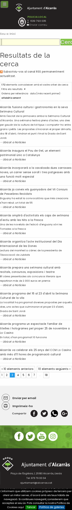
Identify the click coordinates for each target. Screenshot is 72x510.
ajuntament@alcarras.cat (36, 482)
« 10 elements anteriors (17, 369)
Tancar (31, 507)
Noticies (20, 142)
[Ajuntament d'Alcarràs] (36, 8)
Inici (13, 34)
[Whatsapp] (54, 413)
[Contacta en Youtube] (41, 440)
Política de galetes (51, 507)
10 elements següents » (54, 369)
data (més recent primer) (45, 93)
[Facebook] (34, 413)
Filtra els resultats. (12, 89)
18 (46, 375)
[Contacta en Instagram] (53, 440)
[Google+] (64, 413)
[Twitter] (44, 413)
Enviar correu (38, 25)
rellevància (21, 93)
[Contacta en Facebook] (19, 440)
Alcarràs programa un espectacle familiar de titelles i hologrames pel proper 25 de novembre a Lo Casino (35, 328)
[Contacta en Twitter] (30, 440)
